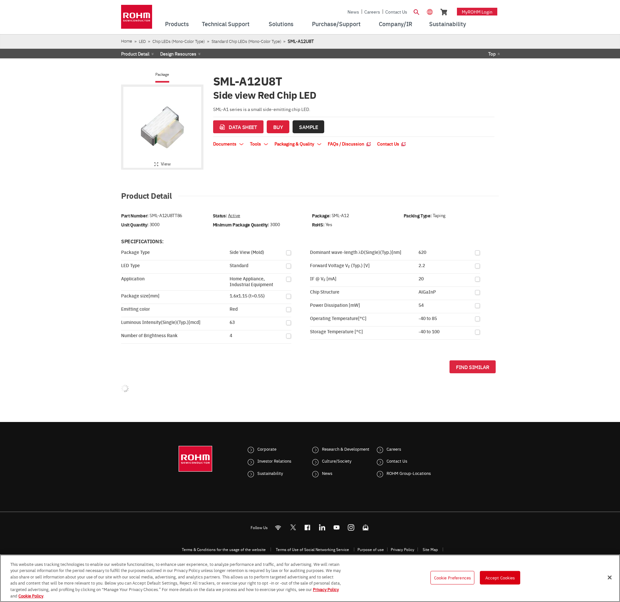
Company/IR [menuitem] (395, 24)
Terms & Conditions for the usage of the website (224, 549)
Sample (308, 126)
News (353, 11)
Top (492, 53)
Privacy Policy (402, 549)
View (166, 163)
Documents (225, 143)
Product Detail (135, 53)
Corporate (266, 449)
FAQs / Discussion (346, 143)
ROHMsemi (293, 527)
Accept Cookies (500, 577)
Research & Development (345, 449)
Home (126, 41)
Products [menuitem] (177, 24)
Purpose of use (370, 549)
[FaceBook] (308, 527)
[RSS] (278, 527)
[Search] (416, 11)
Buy (278, 126)
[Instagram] (351, 527)
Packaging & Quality (294, 143)
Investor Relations (274, 461)
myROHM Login (477, 11)
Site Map (430, 549)
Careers (372, 11)
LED (142, 41)
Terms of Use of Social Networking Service (312, 549)
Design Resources (178, 53)
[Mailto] (366, 527)
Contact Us (396, 11)
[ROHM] (136, 19)
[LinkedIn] (322, 527)
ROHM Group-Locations (409, 473)
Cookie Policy (30, 595)
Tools (256, 143)
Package (162, 74)
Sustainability (270, 473)
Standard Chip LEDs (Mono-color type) (246, 41)
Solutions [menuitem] (281, 24)
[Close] (610, 577)
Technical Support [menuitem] (226, 24)
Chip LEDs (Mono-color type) (178, 41)
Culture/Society (336, 461)
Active (234, 215)
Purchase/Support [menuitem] (336, 24)
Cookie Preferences (452, 577)
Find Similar (472, 366)
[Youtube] (337, 527)
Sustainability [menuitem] (447, 24)
